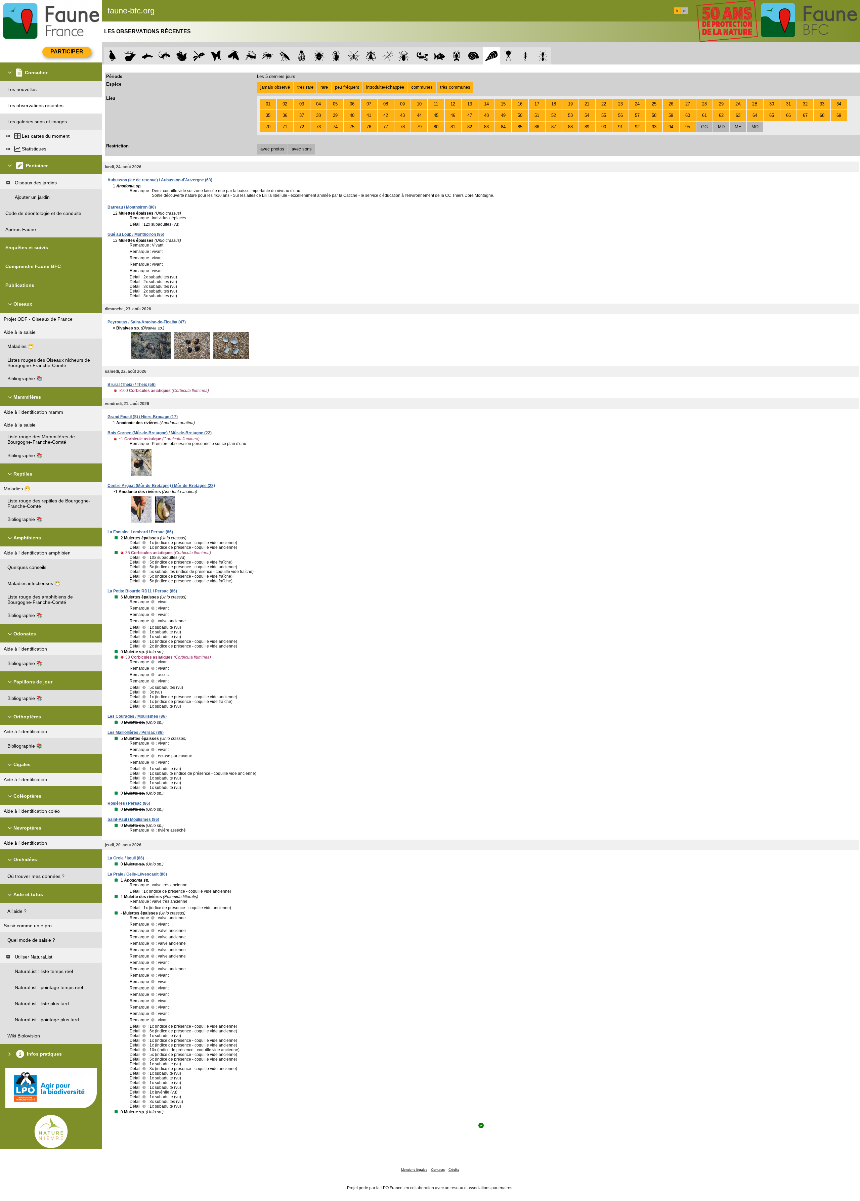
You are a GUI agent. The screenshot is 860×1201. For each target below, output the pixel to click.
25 (654, 103)
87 (553, 126)
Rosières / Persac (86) (129, 803)
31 (788, 103)
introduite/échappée (385, 87)
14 (486, 103)
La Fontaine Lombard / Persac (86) (140, 532)
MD (721, 126)
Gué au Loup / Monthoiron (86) (136, 234)
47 (469, 115)
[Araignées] (405, 55)
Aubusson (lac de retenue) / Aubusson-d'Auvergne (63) (160, 180)
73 (318, 126)
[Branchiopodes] (508, 55)
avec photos (272, 148)
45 (436, 115)
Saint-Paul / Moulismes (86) (133, 819)
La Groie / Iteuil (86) (126, 858)
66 (788, 115)
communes (422, 87)
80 (436, 126)
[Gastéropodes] (473, 55)
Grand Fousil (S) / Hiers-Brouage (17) (143, 416)
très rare (305, 87)
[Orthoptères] (250, 55)
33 (822, 103)
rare (324, 87)
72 (301, 126)
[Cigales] (301, 55)
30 (771, 103)
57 (637, 115)
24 (637, 103)
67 (805, 115)
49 (503, 115)
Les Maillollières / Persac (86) (136, 732)
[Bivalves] (491, 55)
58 (654, 115)
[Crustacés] (456, 55)
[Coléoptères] (336, 55)
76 (369, 126)
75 (352, 126)
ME (738, 126)
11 (436, 103)
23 (620, 103)
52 (553, 115)
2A (738, 103)
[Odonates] (198, 55)
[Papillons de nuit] (233, 55)
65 (771, 115)
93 (654, 126)
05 (335, 103)
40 (352, 115)
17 (536, 103)
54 (587, 115)
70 (268, 126)
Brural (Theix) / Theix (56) (132, 384)
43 (402, 115)
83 (486, 126)
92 (637, 126)
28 (704, 103)
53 (570, 115)
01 (268, 103)
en (684, 10)
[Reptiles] (164, 55)
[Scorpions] (422, 55)
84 (503, 126)
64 (754, 115)
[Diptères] (370, 55)
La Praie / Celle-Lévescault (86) (137, 874)
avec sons (302, 148)
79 (419, 126)
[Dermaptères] (525, 55)
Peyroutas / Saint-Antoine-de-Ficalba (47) (147, 322)
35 (268, 115)
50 (520, 115)
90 (603, 126)
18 (553, 103)
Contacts (438, 1169)
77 (385, 126)
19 (570, 103)
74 (335, 126)
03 (301, 103)
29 (721, 103)
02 (285, 103)
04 (318, 103)
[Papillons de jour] (216, 55)
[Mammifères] (130, 55)
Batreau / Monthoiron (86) (132, 207)
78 (402, 126)
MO (755, 126)
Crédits (453, 1169)
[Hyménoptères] (267, 55)
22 (603, 103)
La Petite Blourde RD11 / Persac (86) (142, 591)
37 (301, 115)
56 (620, 115)
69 (838, 115)
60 (687, 115)
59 (671, 115)
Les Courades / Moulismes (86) (137, 716)
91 (620, 126)
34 (838, 103)
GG (704, 126)
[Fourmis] (542, 55)
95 (687, 126)
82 (469, 126)
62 (721, 115)
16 (520, 103)
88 (570, 126)
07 (369, 103)
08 (385, 103)
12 (452, 103)
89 (587, 126)
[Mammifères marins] (147, 55)
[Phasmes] (387, 55)
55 (603, 115)
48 (486, 115)
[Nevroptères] (353, 55)
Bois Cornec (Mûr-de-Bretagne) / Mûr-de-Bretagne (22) (160, 433)
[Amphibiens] (181, 55)
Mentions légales (414, 1169)
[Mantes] (284, 55)
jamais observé (275, 87)
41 (369, 115)
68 (822, 115)
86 (536, 126)
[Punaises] (319, 55)
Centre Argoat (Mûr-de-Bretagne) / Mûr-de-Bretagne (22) (161, 485)
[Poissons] (439, 55)
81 (452, 126)
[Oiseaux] (112, 55)
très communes (455, 87)
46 (452, 115)
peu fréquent (347, 87)
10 (419, 103)
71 (285, 126)
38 (318, 115)
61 (704, 115)
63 (738, 115)
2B (755, 103)
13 (469, 103)
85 (520, 126)
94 (671, 126)
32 (805, 103)
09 (402, 103)
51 (536, 115)
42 (385, 115)
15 (503, 103)
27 (687, 103)
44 (419, 115)
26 (671, 103)
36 (285, 115)
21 (587, 103)
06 (352, 103)
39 (335, 115)
